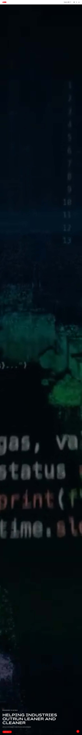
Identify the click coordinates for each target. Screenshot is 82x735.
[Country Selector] (74, 2)
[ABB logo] (4, 2)
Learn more (6, 731)
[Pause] (77, 731)
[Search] (76, 2)
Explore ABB (66, 2)
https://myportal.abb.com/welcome (79, 2)
